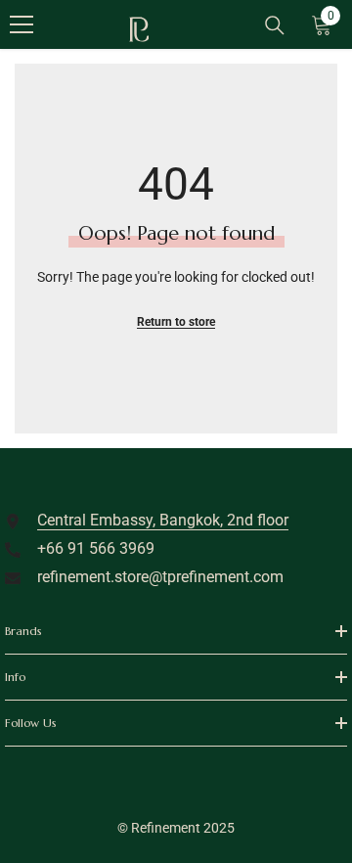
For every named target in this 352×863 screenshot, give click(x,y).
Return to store (176, 322)
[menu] (21, 24)
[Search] (274, 25)
